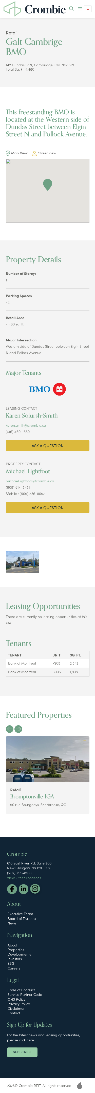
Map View (19, 152)
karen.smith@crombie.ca (26, 425)
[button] (71, 9)
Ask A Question (48, 445)
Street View (47, 152)
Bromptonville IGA (32, 796)
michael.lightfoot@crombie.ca (30, 480)
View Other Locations (24, 877)
